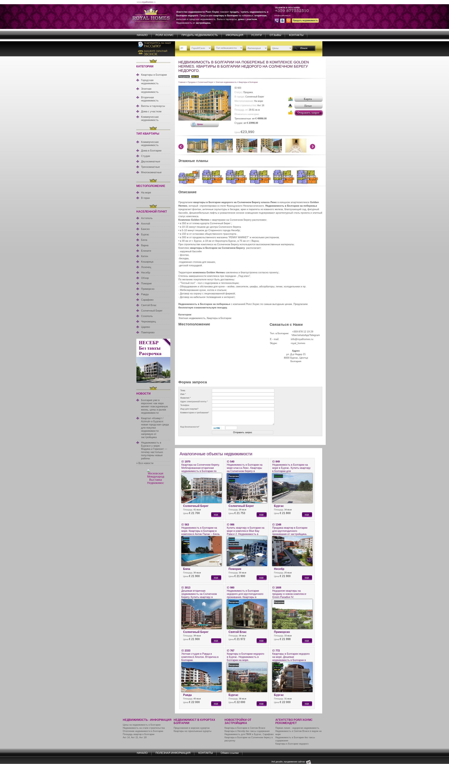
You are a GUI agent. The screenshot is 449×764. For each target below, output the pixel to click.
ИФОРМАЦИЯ (234, 35)
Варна (144, 245)
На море (146, 192)
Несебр (145, 272)
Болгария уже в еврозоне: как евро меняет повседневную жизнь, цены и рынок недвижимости (154, 406)
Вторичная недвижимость (150, 99)
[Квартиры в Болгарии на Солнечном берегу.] (188, 183)
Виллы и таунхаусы (153, 105)
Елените (146, 250)
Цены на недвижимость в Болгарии (141, 724)
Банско (145, 228)
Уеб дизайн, (277, 761)
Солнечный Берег (151, 310)
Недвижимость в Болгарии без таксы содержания (295, 739)
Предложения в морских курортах (192, 728)
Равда (145, 294)
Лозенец (146, 267)
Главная (182, 82)
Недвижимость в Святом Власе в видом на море (298, 733)
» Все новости (144, 463)
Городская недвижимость (150, 82)
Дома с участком (151, 111)
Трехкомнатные (150, 166)
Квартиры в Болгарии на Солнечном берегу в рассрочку (248, 739)
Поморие (146, 283)
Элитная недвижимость (150, 90)
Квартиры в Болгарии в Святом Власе (244, 728)
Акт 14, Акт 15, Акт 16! (135, 737)
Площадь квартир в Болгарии (138, 734)
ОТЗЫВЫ (275, 35)
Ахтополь (147, 218)
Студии (145, 155)
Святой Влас (149, 305)
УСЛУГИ (256, 35)
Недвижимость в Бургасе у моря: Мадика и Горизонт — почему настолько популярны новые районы (154, 450)
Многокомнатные (151, 172)
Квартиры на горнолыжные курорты (192, 731)
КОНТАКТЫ (296, 35)
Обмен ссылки (230, 752)
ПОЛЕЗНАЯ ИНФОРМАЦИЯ (173, 752)
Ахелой (145, 223)
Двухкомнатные (150, 161)
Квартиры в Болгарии (154, 74)
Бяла (144, 239)
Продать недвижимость (305, 20)
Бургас (145, 234)
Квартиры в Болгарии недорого (292, 743)
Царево (145, 326)
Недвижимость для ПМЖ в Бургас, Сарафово (249, 734)
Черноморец (148, 321)
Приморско (147, 288)
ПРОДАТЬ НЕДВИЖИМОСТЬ (200, 35)
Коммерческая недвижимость (150, 118)
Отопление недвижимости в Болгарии (143, 731)
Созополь (147, 316)
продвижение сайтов (294, 761)
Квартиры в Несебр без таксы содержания (247, 731)
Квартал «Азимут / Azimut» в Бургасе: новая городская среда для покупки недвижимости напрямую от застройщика (155, 428)
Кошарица (147, 261)
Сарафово (147, 299)
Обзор (145, 277)
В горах (145, 197)
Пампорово (148, 332)
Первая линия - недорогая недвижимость (297, 728)
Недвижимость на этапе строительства (144, 728)
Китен (144, 256)
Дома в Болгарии (151, 150)
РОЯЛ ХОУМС (165, 35)
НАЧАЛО (142, 35)
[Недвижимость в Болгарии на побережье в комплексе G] (204, 119)
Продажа (192, 82)
